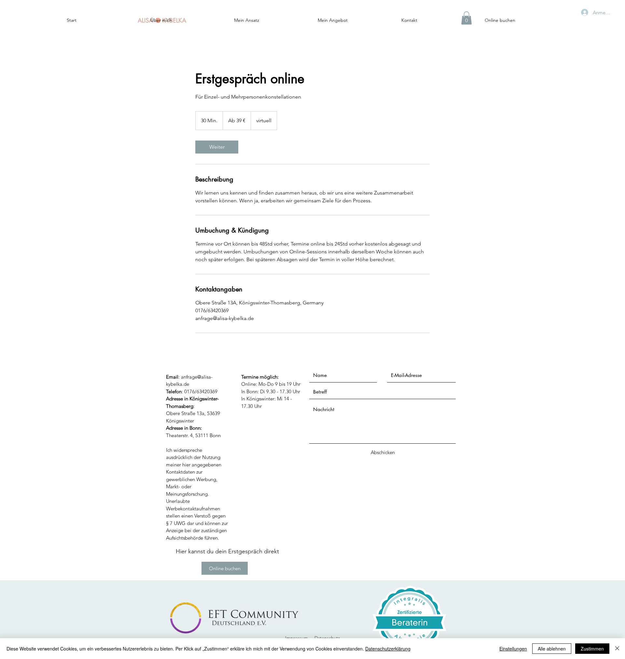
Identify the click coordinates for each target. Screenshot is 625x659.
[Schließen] (617, 648)
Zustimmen (592, 648)
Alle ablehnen (552, 648)
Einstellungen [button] (513, 648)
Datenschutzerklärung (387, 648)
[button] (466, 18)
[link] (216, 147)
